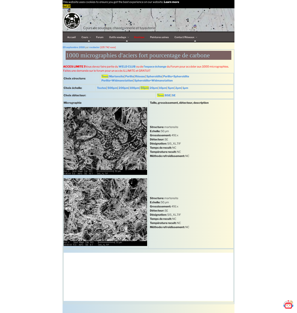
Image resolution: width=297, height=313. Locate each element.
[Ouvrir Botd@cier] (288, 304)
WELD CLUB (127, 66)
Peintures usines (159, 37)
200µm (124, 88)
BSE (168, 95)
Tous (104, 76)
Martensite (116, 76)
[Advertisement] (148, 277)
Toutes (101, 88)
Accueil (71, 37)
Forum (99, 37)
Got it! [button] (67, 6)
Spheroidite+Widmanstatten (153, 80)
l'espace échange (155, 66)
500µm (112, 88)
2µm (178, 88)
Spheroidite (154, 76)
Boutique (139, 37)
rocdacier (94, 47)
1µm (185, 88)
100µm (134, 88)
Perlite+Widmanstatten (117, 80)
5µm (171, 88)
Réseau (140, 76)
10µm (163, 88)
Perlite (129, 76)
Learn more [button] (171, 2)
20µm (154, 88)
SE (174, 95)
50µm (144, 88)
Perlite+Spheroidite (176, 76)
